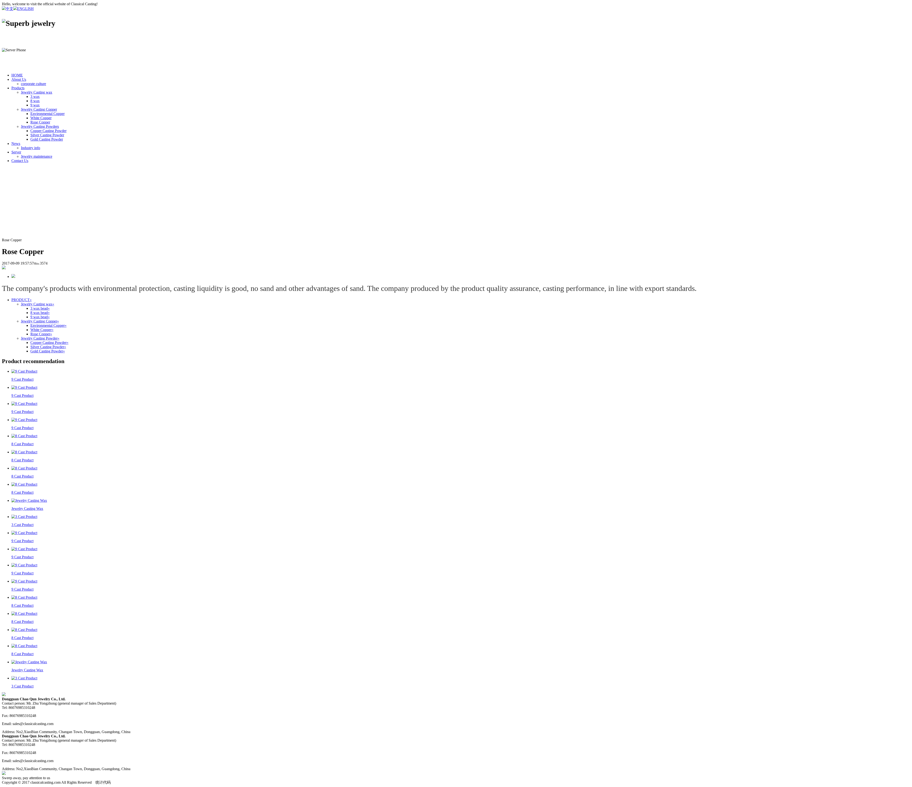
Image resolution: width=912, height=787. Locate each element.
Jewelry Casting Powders (40, 126)
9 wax (35, 105)
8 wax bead (40, 313)
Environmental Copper (47, 114)
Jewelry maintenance (36, 156)
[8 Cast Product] (24, 436)
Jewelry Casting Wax (27, 509)
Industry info (30, 148)
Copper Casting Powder (48, 131)
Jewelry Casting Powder (40, 338)
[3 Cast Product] (24, 517)
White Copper (41, 118)
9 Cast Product (22, 379)
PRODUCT (21, 300)
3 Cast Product (22, 525)
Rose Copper (40, 122)
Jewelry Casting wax (36, 92)
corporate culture (33, 84)
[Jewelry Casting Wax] (29, 500)
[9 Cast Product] (24, 371)
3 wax (35, 97)
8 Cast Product (22, 444)
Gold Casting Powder (46, 139)
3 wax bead (40, 308)
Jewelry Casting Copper (39, 109)
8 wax (35, 101)
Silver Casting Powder (47, 135)
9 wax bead (40, 317)
